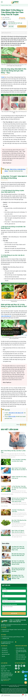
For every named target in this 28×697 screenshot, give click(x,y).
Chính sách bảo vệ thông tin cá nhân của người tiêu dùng (21, 651)
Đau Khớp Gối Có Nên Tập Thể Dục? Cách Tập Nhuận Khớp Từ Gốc (18, 548)
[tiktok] (16, 668)
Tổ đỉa (10, 5)
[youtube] (21, 666)
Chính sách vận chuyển (20, 659)
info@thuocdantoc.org (5, 643)
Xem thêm (11, 26)
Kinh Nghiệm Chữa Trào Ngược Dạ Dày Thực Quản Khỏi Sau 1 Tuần (18, 577)
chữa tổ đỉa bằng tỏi (6, 316)
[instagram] (24, 666)
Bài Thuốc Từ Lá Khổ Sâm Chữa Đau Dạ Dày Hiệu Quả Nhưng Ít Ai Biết (18, 562)
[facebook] (16, 666)
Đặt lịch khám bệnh (6, 654)
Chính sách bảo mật (20, 648)
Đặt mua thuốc (5, 652)
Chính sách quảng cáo (20, 654)
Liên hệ (3, 656)
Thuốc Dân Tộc (8, 19)
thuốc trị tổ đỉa (11, 416)
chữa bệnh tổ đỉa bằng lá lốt (16, 412)
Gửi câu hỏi (14, 613)
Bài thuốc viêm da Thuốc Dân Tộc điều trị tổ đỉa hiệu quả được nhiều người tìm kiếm (19, 500)
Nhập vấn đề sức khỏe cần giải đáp (9, 604)
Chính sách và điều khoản (21, 657)
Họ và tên (4, 588)
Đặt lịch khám (22, 26)
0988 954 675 (6, 680)
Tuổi (3, 593)
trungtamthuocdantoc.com (7, 641)
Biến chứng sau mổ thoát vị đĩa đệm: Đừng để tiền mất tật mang (18, 570)
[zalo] (19, 666)
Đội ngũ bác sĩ (5, 650)
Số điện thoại (5, 599)
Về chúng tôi (4, 648)
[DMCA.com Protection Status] (17, 672)
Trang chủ (3, 5)
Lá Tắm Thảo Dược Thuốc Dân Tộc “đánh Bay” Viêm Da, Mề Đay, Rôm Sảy (19, 488)
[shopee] (19, 668)
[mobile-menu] (2, 2)
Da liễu (6, 5)
